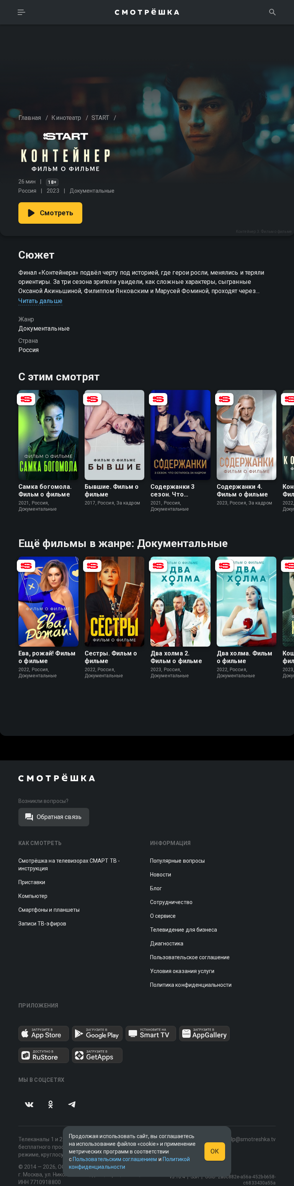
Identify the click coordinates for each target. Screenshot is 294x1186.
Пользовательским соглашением (115, 1159)
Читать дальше (40, 301)
